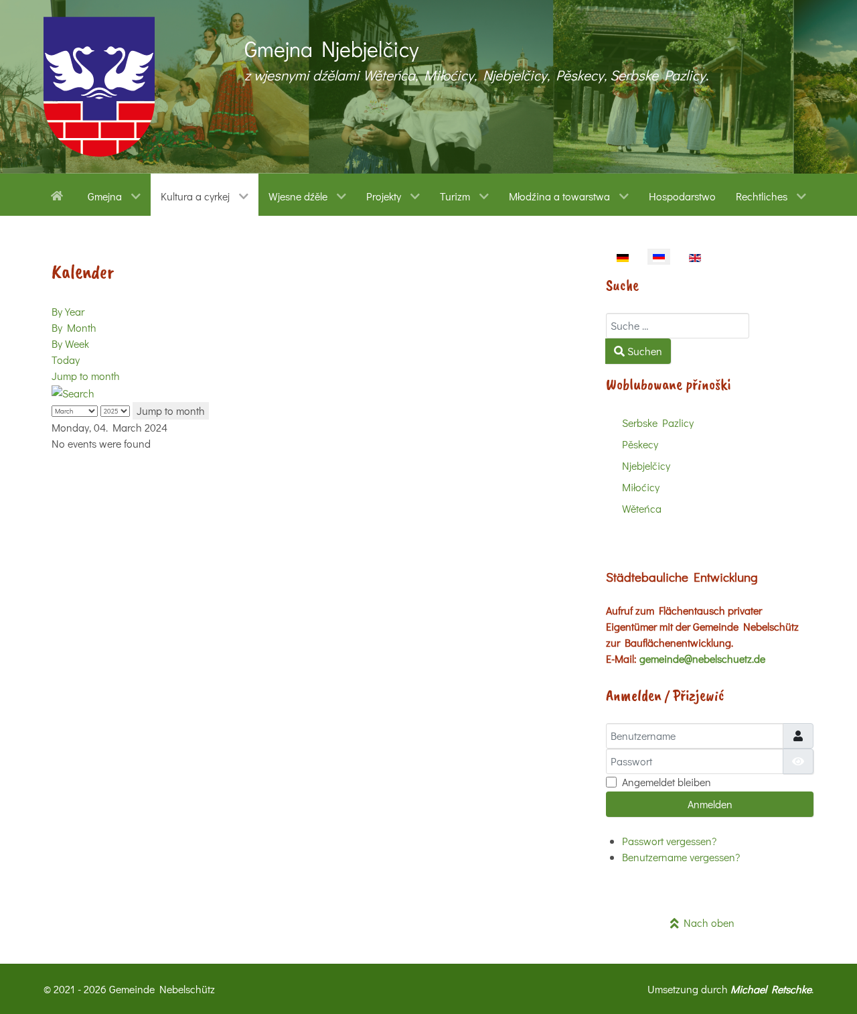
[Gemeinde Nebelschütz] (99, 87)
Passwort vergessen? (669, 841)
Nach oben (706, 922)
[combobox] (677, 325)
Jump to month (86, 376)
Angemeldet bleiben (666, 782)
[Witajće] (59, 194)
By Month (74, 327)
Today (66, 360)
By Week (70, 343)
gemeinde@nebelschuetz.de (702, 658)
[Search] (73, 392)
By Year (68, 311)
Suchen (643, 351)
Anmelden (710, 804)
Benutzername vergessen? (681, 857)
